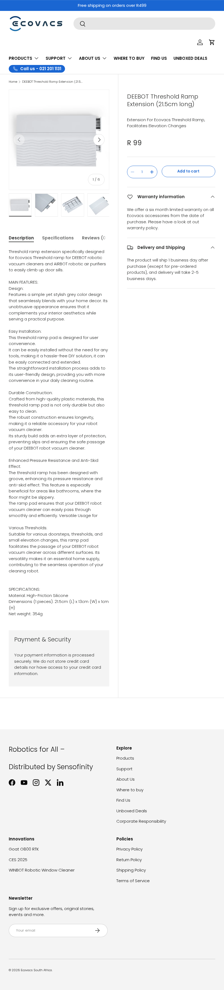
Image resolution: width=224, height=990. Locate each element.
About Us (125, 779)
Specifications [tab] (58, 238)
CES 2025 (18, 860)
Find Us (123, 800)
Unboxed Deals (131, 811)
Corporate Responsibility (141, 821)
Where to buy (129, 790)
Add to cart (188, 171)
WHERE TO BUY (129, 58)
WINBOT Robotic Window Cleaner (42, 870)
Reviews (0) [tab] (95, 238)
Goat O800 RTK (24, 849)
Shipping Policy (131, 870)
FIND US (159, 58)
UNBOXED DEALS (190, 58)
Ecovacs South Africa (36, 970)
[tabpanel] (59, 433)
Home (13, 81)
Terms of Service (133, 881)
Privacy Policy (129, 849)
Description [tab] (21, 238)
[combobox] (144, 23)
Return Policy (129, 860)
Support (124, 769)
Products (125, 758)
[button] (212, 42)
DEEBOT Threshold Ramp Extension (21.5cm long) (53, 81)
